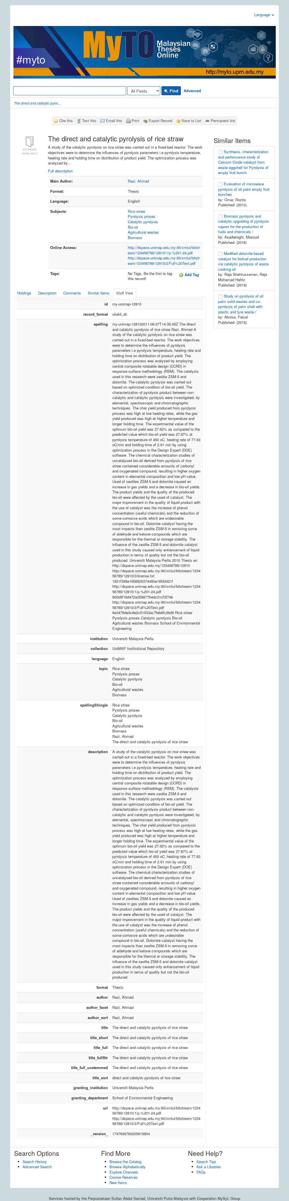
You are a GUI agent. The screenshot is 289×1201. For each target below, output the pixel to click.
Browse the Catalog (125, 1161)
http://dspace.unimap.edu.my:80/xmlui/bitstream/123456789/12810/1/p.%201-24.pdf (164, 250)
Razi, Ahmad (138, 181)
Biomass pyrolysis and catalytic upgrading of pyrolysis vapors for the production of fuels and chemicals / (243, 224)
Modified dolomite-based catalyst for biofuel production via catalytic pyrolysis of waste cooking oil (243, 261)
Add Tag (191, 274)
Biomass (135, 237)
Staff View (124, 293)
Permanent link (223, 120)
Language (262, 14)
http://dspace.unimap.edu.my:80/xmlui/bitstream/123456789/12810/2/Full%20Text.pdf (164, 260)
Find (173, 91)
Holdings (24, 293)
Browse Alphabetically (128, 1166)
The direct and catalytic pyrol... (37, 103)
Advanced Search (37, 1166)
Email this (114, 120)
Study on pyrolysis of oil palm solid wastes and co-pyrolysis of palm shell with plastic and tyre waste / (240, 304)
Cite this (66, 120)
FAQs (201, 1172)
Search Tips (206, 1161)
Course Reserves (124, 1177)
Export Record (160, 120)
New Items (118, 1182)
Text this (89, 120)
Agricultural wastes (143, 232)
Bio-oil (133, 227)
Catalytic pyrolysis (143, 221)
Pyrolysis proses (141, 216)
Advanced (192, 90)
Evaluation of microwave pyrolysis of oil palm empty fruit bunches (244, 189)
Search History (35, 1161)
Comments (72, 293)
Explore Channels (124, 1172)
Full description (60, 171)
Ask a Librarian (208, 1166)
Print (135, 120)
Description (47, 293)
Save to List (191, 120)
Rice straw (136, 211)
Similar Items (99, 293)
